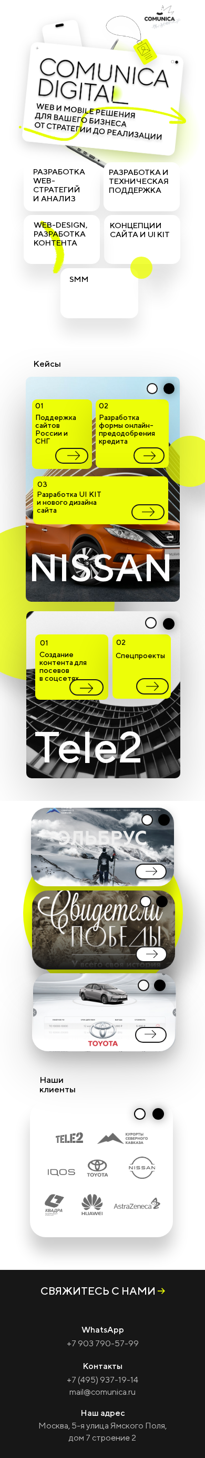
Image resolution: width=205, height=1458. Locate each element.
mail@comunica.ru (102, 1392)
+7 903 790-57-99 (103, 1343)
